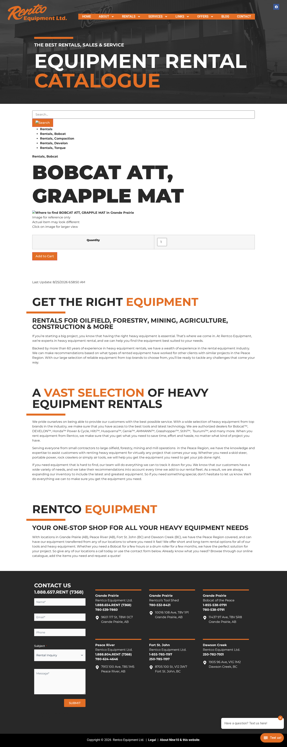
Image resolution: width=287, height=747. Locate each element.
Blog (225, 16)
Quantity (93, 240)
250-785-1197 (159, 659)
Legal (152, 740)
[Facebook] (276, 7)
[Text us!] (272, 739)
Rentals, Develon (54, 143)
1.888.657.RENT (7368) (59, 592)
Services (155, 16)
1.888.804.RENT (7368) (113, 654)
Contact (244, 16)
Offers (203, 16)
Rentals (128, 16)
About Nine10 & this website (180, 740)
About (104, 16)
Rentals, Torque (53, 148)
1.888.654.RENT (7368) (113, 605)
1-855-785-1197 (160, 654)
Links (180, 16)
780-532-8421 (159, 605)
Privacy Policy (60, 716)
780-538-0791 (214, 610)
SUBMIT (75, 703)
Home (86, 16)
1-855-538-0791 (215, 605)
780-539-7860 (106, 610)
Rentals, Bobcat (53, 134)
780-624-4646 (106, 659)
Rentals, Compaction (57, 138)
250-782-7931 (213, 654)
